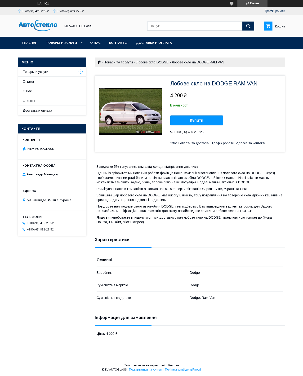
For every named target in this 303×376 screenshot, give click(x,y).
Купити (196, 120)
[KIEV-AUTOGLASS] (38, 30)
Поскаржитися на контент (146, 369)
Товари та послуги (118, 62)
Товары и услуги (61, 42)
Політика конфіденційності (183, 369)
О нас (95, 42)
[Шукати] (248, 26)
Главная (29, 42)
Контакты (118, 42)
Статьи (28, 81)
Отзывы (29, 101)
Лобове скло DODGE (152, 62)
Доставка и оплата (154, 42)
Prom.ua (173, 365)
